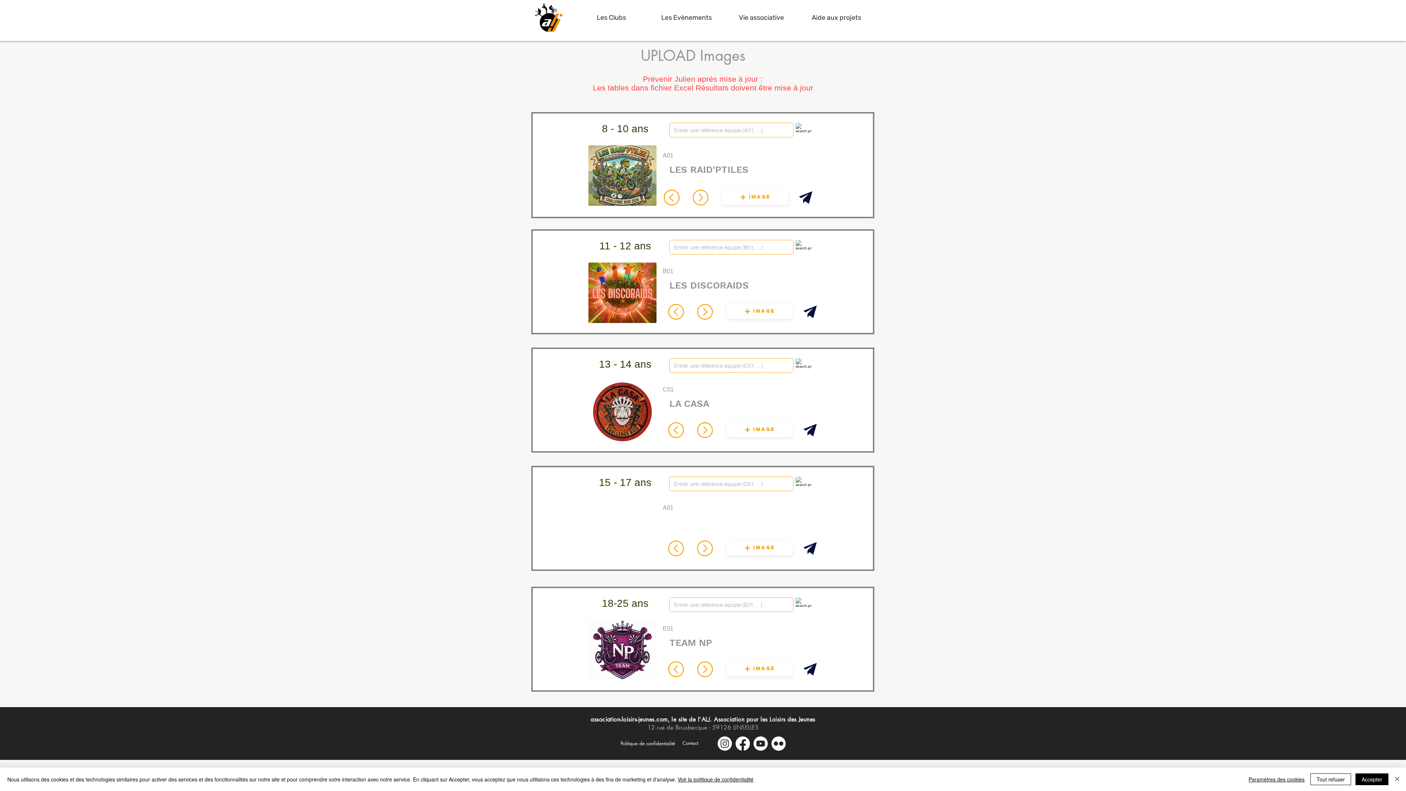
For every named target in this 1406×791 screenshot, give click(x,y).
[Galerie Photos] (778, 743)
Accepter (1372, 779)
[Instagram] (725, 743)
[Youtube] (761, 743)
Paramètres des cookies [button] (1277, 779)
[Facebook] (743, 743)
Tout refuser (1331, 779)
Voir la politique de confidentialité (716, 779)
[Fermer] (1397, 779)
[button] (611, 17)
